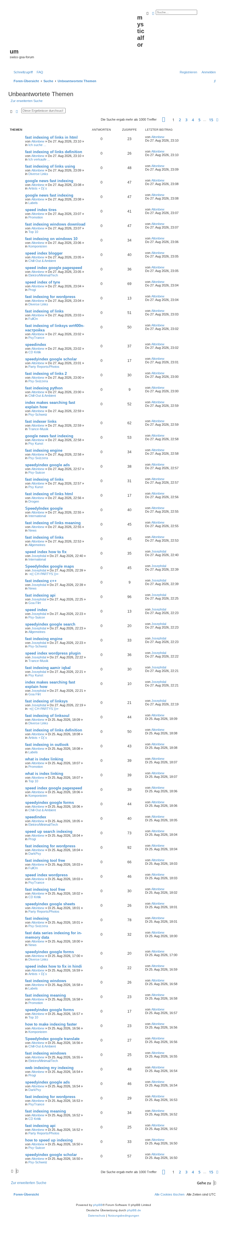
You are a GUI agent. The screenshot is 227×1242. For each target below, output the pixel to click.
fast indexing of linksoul (47, 715)
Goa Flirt (34, 603)
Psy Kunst (35, 443)
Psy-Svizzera (38, 381)
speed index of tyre (42, 282)
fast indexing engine (43, 450)
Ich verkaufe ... (39, 159)
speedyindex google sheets (50, 904)
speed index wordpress (46, 875)
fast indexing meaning (45, 995)
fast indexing (37, 918)
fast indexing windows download (55, 224)
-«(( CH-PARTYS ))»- (43, 574)
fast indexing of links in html (51, 137)
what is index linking (44, 759)
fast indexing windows (45, 981)
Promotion (35, 217)
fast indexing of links (44, 311)
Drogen (33, 501)
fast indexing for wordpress (50, 296)
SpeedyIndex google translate (52, 1039)
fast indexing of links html (49, 494)
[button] (163, 119)
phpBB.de (134, 1210)
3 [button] (186, 119)
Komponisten (37, 246)
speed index (36, 610)
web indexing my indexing (49, 1068)
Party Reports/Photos (43, 366)
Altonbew (37, 141)
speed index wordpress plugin (53, 653)
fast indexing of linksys (46, 701)
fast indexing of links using (50, 166)
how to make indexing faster (51, 1024)
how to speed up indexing (49, 1140)
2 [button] (180, 119)
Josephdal (38, 556)
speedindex (35, 344)
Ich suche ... (37, 145)
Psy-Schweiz (37, 414)
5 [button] (199, 119)
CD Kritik (34, 352)
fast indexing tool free (45, 860)
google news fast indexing (49, 181)
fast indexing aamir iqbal (48, 667)
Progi (32, 290)
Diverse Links (38, 174)
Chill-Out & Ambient (42, 261)
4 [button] (193, 119)
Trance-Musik (38, 429)
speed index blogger (44, 253)
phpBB (98, 1205)
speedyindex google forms (49, 802)
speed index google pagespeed (53, 267)
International (37, 516)
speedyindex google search (50, 624)
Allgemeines (37, 545)
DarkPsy (34, 853)
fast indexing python (44, 388)
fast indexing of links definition (53, 152)
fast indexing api (40, 595)
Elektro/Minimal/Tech (43, 275)
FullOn (33, 318)
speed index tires (40, 210)
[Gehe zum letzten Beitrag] (166, 137)
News (32, 530)
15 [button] (211, 119)
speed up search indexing (48, 831)
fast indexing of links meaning (53, 523)
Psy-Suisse (36, 472)
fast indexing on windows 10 (51, 239)
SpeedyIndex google (44, 508)
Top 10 (33, 232)
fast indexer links (40, 421)
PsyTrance (36, 337)
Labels (33, 203)
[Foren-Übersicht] (73, 27)
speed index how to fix (46, 552)
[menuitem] (38, 72)
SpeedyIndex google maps (49, 566)
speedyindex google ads (47, 465)
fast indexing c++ (41, 581)
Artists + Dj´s (37, 188)
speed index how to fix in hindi (53, 966)
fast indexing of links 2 (46, 373)
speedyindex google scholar (51, 359)
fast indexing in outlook (47, 744)
